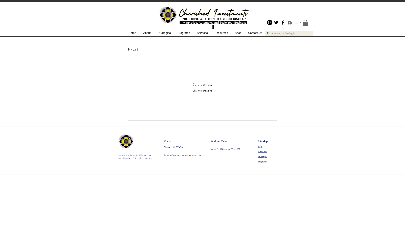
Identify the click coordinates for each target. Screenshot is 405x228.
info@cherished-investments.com (186, 155)
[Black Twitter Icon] (276, 22)
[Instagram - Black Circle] (269, 22)
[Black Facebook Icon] (282, 22)
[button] (305, 23)
